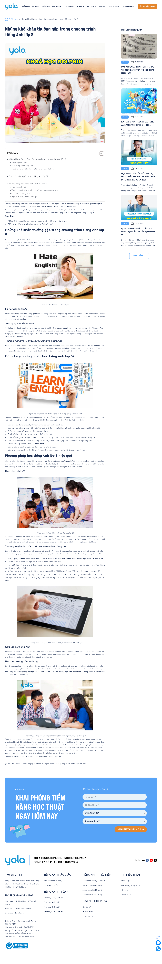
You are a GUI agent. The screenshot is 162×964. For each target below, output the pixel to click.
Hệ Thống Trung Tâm (130, 885)
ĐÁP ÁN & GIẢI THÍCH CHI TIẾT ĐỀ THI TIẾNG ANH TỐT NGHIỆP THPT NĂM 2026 (137, 70)
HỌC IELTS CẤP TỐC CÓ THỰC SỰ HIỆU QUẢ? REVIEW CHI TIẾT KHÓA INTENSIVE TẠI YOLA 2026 (138, 177)
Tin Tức (124, 890)
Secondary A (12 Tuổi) (92, 885)
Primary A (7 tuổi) (52, 902)
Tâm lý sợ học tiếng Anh (22, 166)
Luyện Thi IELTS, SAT (73, 6)
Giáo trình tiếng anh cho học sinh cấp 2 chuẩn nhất (31, 224)
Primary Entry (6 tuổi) (54, 898)
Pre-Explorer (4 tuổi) (53, 881)
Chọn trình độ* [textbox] (92, 813)
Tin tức (14, 19)
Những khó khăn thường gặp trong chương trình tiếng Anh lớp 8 (37, 159)
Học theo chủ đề (19, 187)
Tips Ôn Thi (127, 6)
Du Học (102, 6)
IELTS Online (88, 912)
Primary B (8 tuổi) (52, 907)
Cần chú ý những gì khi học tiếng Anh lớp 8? (28, 176)
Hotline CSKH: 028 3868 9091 (18, 909)
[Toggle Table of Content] (100, 153)
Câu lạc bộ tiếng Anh (21, 193)
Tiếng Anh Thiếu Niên (50, 6)
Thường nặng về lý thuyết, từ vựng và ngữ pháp (33, 169)
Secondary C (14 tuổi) (92, 895)
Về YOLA (90, 6)
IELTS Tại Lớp (88, 916)
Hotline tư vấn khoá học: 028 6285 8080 (20, 902)
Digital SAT (87, 907)
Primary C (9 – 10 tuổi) (54, 912)
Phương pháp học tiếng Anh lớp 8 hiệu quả (28, 184)
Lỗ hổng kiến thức (20, 162)
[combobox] (115, 813)
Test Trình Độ (113, 6)
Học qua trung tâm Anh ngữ (24, 197)
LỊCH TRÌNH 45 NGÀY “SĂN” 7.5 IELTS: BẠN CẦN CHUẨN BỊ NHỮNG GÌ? (138, 232)
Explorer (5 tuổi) (51, 885)
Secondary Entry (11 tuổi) (94, 881)
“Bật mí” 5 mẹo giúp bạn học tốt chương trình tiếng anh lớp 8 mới (37, 221)
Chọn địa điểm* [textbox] (92, 821)
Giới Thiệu (125, 881)
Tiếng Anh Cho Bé (29, 6)
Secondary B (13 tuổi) (92, 890)
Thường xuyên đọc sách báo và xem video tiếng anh (35, 190)
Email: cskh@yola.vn (14, 913)
